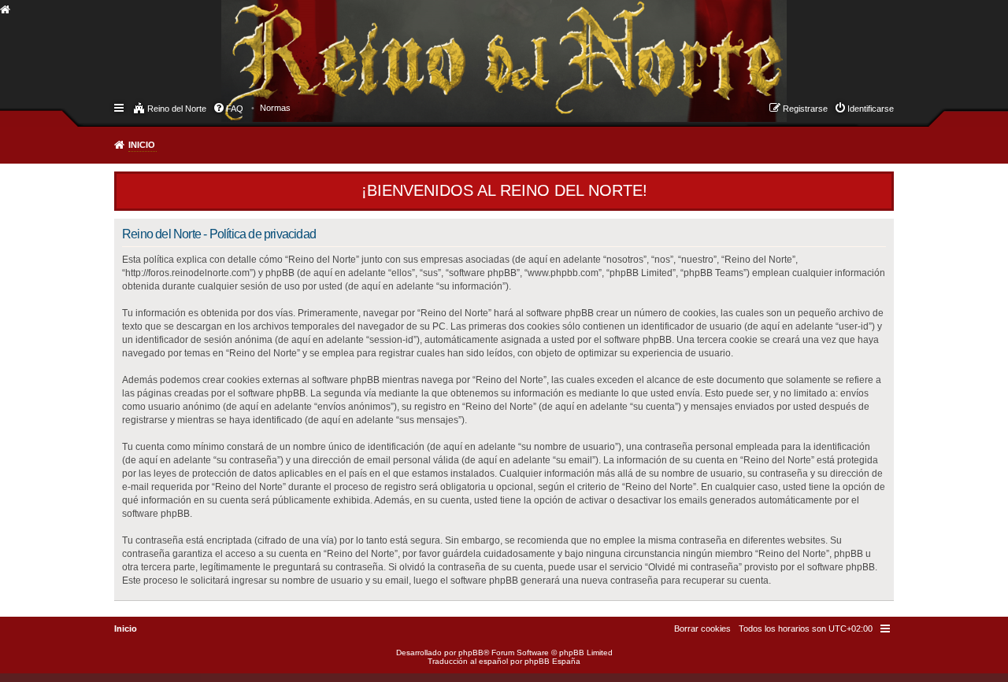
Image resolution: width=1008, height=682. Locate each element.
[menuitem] (275, 107)
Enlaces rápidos (120, 107)
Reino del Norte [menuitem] (176, 108)
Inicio (141, 144)
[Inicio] (235, 44)
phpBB (471, 652)
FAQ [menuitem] (234, 108)
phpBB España (552, 661)
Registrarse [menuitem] (805, 108)
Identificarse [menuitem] (870, 108)
